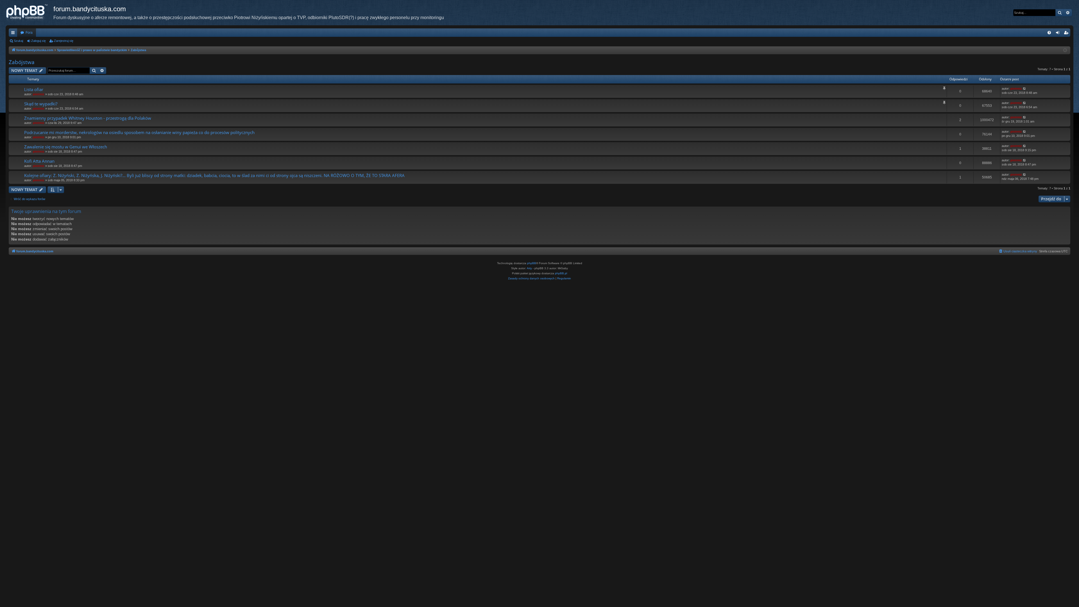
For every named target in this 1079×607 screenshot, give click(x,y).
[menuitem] (1049, 32)
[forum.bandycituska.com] (29, 12)
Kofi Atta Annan (39, 161)
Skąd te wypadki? (40, 104)
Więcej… (14, 34)
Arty (529, 268)
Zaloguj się (38, 40)
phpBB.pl (561, 273)
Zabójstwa (22, 62)
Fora (29, 33)
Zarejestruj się (63, 40)
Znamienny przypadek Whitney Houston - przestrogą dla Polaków (87, 118)
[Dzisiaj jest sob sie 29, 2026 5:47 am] (1065, 50)
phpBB (531, 263)
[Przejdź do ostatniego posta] (1024, 89)
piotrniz (38, 94)
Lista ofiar (33, 89)
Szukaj (18, 40)
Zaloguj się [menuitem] (1059, 34)
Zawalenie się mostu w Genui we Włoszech (65, 147)
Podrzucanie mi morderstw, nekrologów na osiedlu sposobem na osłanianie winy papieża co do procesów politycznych (139, 132)
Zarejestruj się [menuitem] (1067, 34)
